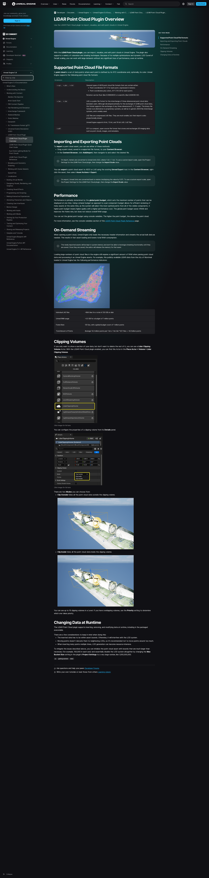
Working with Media (14, 214)
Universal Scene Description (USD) (18, 130)
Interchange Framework (16, 111)
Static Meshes (13, 118)
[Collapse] (5, 93)
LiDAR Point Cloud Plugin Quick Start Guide (20, 146)
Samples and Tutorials (15, 233)
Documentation (71, 12)
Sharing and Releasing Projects (18, 229)
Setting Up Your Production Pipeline (17, 219)
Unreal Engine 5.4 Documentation (15, 82)
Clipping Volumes (166, 51)
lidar (71, 659)
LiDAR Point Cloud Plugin (17, 135)
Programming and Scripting (16, 193)
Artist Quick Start (14, 101)
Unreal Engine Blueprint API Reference (16, 238)
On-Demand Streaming (168, 48)
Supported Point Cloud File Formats (174, 38)
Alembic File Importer (15, 97)
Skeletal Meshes (14, 115)
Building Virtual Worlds (15, 180)
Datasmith (11, 122)
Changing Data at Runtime (169, 55)
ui (55, 659)
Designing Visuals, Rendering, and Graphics (19, 184)
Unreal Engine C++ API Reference (19, 249)
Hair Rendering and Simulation (19, 108)
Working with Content (14, 93)
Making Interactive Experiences (18, 196)
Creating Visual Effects (15, 189)
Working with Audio (13, 210)
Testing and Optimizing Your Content (17, 224)
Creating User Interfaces (16, 203)
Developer (61, 12)
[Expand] (5, 86)
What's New (11, 86)
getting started (63, 659)
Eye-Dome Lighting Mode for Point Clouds (19, 152)
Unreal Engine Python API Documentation (16, 244)
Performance (165, 45)
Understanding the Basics (16, 90)
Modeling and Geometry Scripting (17, 164)
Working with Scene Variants (18, 169)
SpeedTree (12, 173)
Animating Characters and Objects (19, 200)
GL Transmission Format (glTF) (19, 125)
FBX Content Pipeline (16, 104)
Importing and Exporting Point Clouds (173, 41)
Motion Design (12, 207)
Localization (12, 176)
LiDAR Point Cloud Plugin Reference (18, 158)
